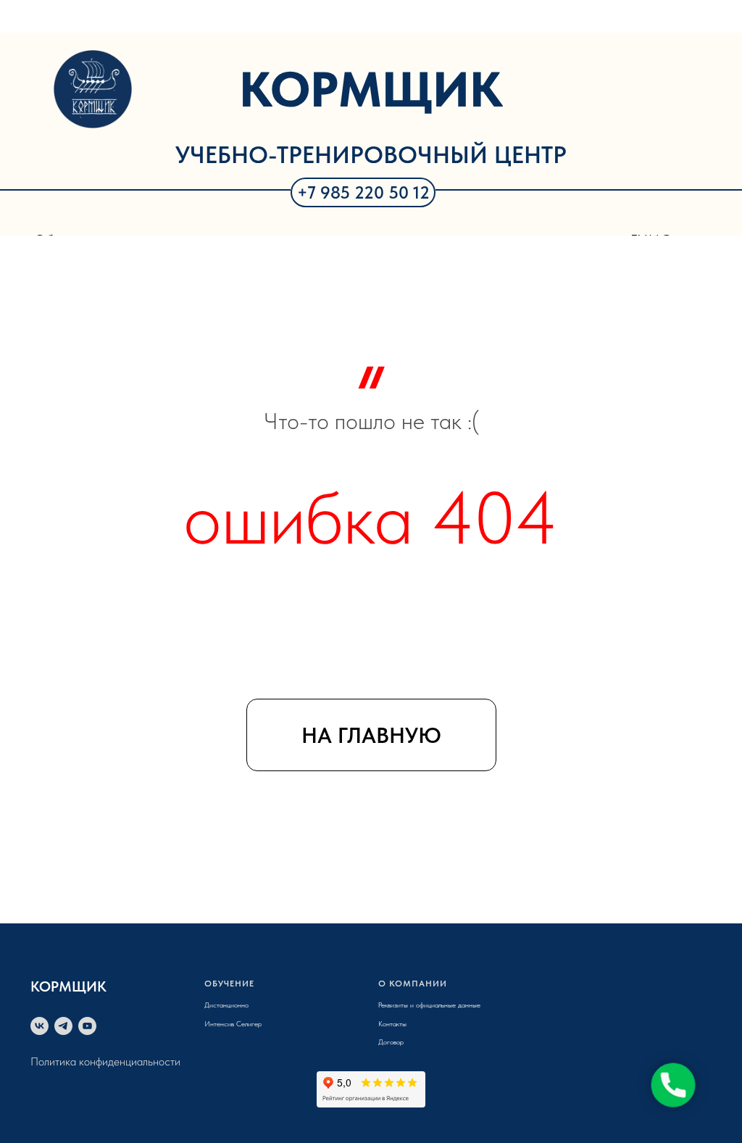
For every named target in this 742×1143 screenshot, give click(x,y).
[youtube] (87, 1026)
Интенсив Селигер (233, 1023)
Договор (391, 1041)
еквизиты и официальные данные (430, 1004)
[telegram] (63, 1026)
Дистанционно (226, 1004)
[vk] (39, 1026)
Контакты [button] (392, 1023)
